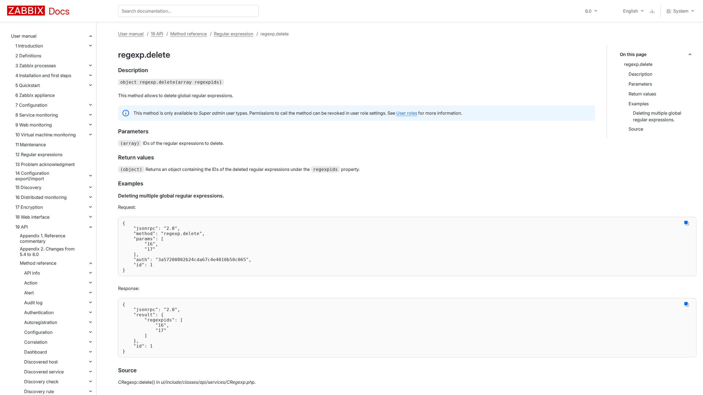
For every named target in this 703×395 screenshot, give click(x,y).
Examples (639, 103)
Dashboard (35, 352)
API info (32, 273)
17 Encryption (29, 207)
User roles (406, 113)
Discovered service (44, 371)
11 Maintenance (30, 144)
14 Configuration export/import (32, 175)
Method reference (38, 263)
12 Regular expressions (38, 154)
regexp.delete (638, 64)
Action (30, 283)
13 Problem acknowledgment (45, 164)
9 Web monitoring (33, 125)
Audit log (33, 302)
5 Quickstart (27, 85)
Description (640, 74)
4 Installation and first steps (43, 75)
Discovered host (41, 362)
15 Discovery (28, 187)
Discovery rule (39, 391)
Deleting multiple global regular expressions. (657, 116)
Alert (29, 292)
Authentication (39, 312)
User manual (24, 36)
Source (636, 129)
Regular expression (233, 33)
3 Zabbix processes (35, 65)
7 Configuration (31, 105)
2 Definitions (28, 55)
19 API (21, 227)
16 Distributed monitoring (41, 197)
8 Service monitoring (36, 115)
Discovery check (41, 381)
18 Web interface (32, 217)
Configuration (38, 332)
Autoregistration (40, 322)
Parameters (640, 84)
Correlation (35, 342)
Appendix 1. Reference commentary (42, 238)
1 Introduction (29, 46)
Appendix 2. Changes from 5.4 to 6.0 (47, 251)
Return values (642, 94)
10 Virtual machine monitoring (45, 134)
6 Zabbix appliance (35, 95)
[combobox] (189, 11)
